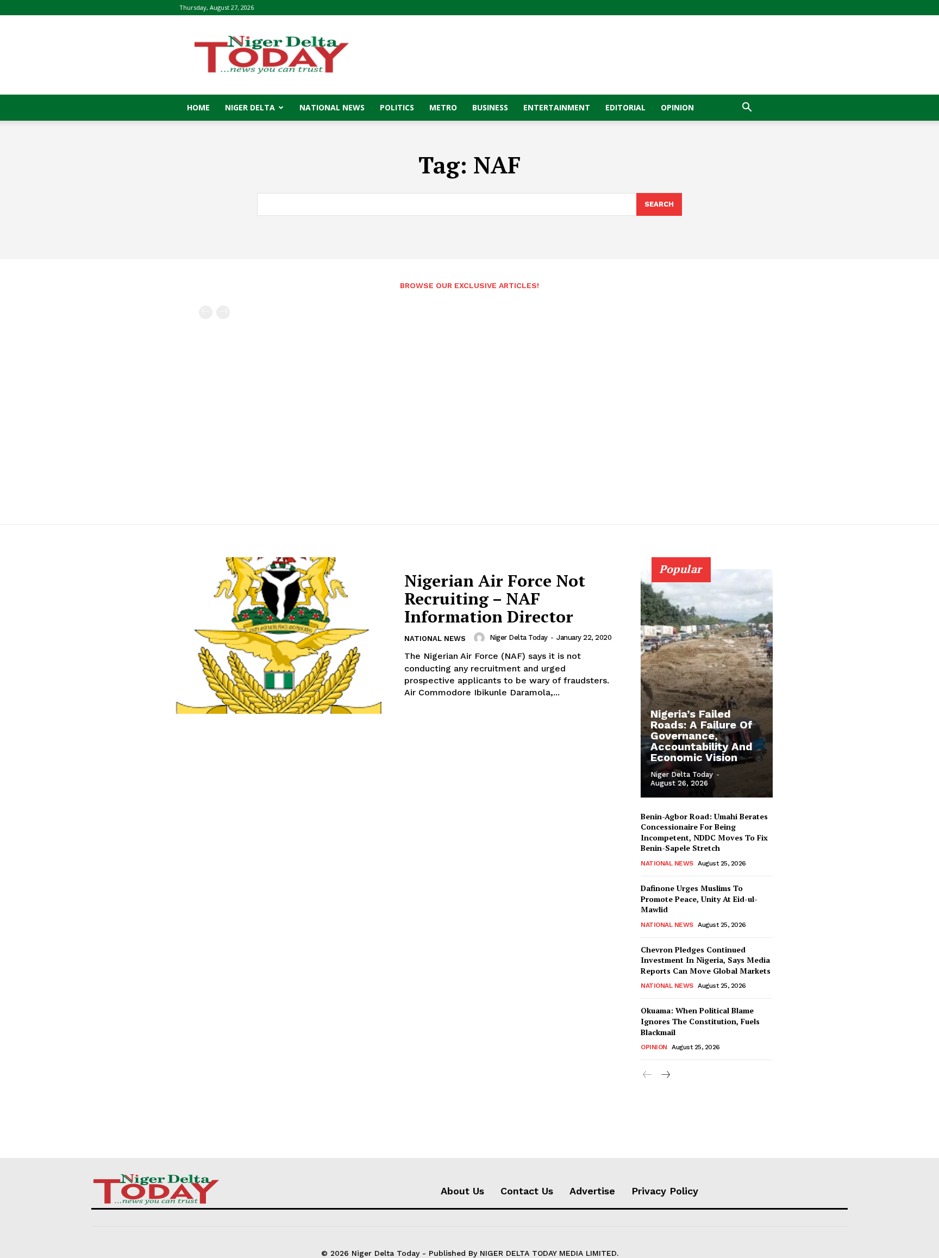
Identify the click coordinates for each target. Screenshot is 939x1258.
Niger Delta (250, 107)
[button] (747, 108)
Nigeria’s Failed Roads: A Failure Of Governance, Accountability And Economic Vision (701, 735)
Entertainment (556, 107)
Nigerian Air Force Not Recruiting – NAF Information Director (494, 598)
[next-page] (665, 1075)
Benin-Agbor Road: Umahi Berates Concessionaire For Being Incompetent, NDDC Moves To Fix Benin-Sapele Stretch (704, 832)
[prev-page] (205, 312)
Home (198, 107)
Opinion (677, 107)
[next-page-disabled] (223, 312)
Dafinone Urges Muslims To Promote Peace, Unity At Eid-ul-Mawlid (699, 898)
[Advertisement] (562, 54)
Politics (397, 107)
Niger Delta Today (519, 637)
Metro (443, 107)
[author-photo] (481, 637)
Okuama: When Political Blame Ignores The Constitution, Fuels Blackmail (700, 1021)
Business (490, 107)
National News (332, 107)
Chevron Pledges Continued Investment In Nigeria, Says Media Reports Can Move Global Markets (706, 960)
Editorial (625, 107)
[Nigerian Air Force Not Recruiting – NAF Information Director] (278, 635)
